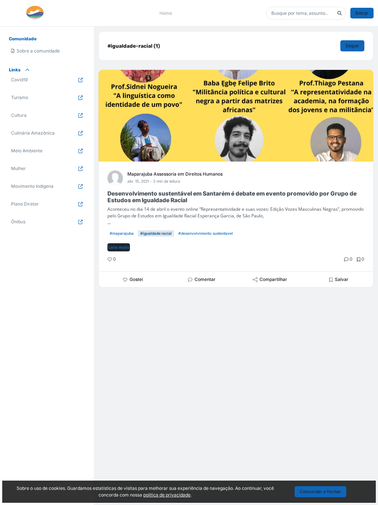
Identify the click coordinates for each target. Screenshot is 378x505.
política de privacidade (166, 495)
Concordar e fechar (320, 491)
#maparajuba (122, 233)
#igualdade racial (156, 233)
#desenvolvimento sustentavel (205, 233)
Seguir (352, 45)
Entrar (361, 13)
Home (165, 13)
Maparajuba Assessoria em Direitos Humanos (175, 174)
